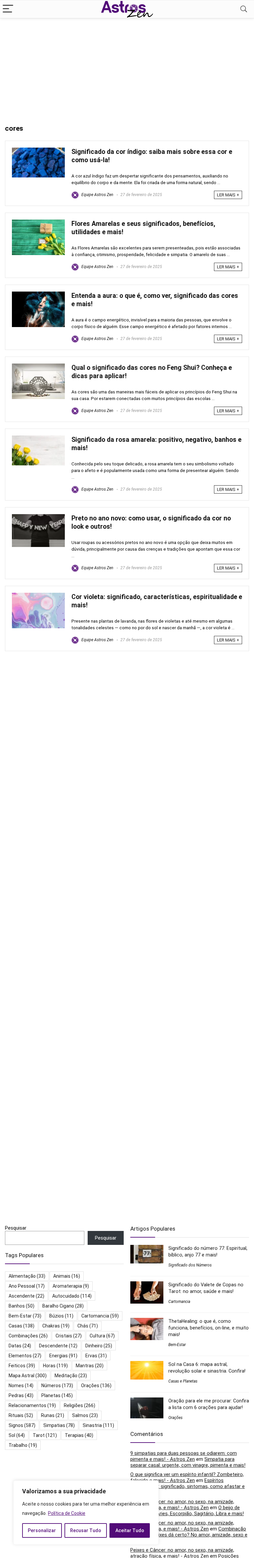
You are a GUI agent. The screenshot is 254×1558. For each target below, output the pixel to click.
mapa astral (28, 1375)
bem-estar (25, 1316)
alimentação (27, 1276)
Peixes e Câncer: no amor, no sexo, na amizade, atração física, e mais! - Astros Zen (182, 1505)
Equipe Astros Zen (96, 194)
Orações (175, 1417)
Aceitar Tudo (129, 1530)
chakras (55, 1325)
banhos (21, 1306)
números (57, 1385)
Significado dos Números (190, 1265)
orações (96, 1385)
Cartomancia (179, 1301)
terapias (79, 1435)
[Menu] (8, 9)
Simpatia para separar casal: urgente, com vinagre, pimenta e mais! (187, 1462)
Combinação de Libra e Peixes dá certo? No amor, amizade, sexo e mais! (188, 1535)
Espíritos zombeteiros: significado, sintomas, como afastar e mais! (187, 1486)
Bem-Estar (177, 1344)
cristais (69, 1335)
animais (66, 1276)
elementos (25, 1355)
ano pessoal (27, 1286)
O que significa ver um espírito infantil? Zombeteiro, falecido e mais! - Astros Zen (187, 1477)
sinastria (98, 1425)
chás (87, 1325)
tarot (45, 1435)
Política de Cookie (66, 1513)
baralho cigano (63, 1306)
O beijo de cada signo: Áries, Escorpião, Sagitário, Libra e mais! (187, 1511)
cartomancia (100, 1316)
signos (22, 1425)
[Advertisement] (127, 68)
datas (20, 1345)
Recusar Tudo (85, 1530)
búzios (61, 1316)
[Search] (244, 9)
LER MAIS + (228, 194)
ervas (96, 1355)
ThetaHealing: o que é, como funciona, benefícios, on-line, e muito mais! (208, 1328)
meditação (71, 1375)
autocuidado (72, 1296)
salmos (85, 1415)
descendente (58, 1345)
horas (55, 1365)
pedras (21, 1395)
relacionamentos (32, 1405)
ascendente (26, 1296)
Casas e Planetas (182, 1381)
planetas (57, 1395)
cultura (102, 1335)
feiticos (22, 1365)
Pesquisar (15, 1228)
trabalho (23, 1445)
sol (17, 1435)
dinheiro (98, 1345)
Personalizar (42, 1530)
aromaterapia (71, 1286)
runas (52, 1415)
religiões (79, 1405)
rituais (21, 1415)
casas (21, 1325)
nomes (21, 1385)
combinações (28, 1335)
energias (63, 1355)
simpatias (59, 1425)
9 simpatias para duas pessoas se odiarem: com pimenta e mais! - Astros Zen (183, 1456)
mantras (90, 1365)
